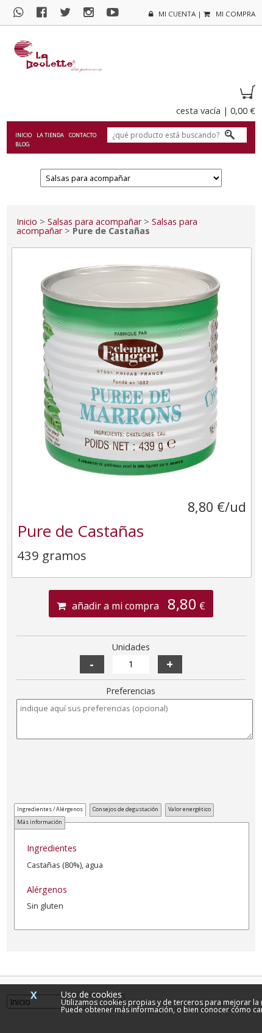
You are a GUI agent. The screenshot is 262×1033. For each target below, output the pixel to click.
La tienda (50, 135)
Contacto (82, 135)
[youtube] (118, 12)
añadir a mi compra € (137, 604)
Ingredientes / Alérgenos (50, 809)
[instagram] (93, 12)
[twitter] (70, 12)
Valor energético (189, 809)
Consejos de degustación (125, 809)
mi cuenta (176, 13)
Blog (22, 144)
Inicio (23, 135)
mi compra (234, 13)
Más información (39, 822)
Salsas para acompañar (94, 221)
